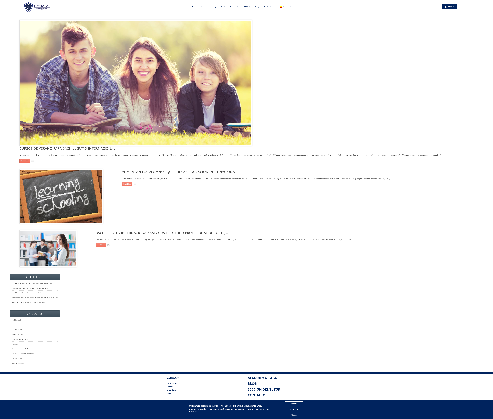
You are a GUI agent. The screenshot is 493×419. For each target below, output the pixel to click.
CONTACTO (256, 395)
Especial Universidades (20, 339)
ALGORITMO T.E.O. (262, 377)
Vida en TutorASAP (18, 363)
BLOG (252, 383)
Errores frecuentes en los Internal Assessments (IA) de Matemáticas (35, 297)
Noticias (15, 344)
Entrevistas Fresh (18, 334)
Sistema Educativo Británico (22, 349)
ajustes (193, 412)
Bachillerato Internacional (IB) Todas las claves (28, 302)
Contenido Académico (19, 325)
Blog (257, 7)
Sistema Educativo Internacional (23, 353)
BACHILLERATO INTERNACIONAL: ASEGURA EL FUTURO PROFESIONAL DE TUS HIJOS (163, 232)
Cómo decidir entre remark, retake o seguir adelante (30, 288)
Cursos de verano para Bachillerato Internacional (67, 148)
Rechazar (294, 409)
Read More (25, 161)
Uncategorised (17, 358)
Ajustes (294, 415)
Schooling (212, 7)
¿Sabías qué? (16, 320)
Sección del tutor (264, 389)
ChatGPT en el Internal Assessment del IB (26, 293)
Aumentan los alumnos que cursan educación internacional (179, 171)
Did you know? (17, 329)
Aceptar (294, 404)
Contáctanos (269, 7)
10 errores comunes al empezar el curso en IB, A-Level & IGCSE (34, 283)
